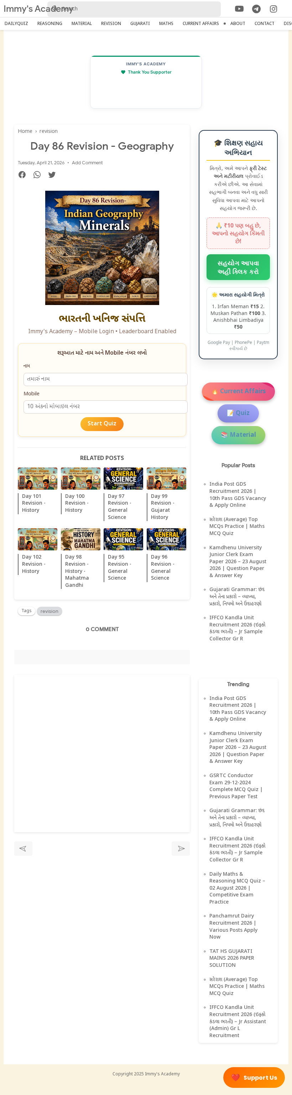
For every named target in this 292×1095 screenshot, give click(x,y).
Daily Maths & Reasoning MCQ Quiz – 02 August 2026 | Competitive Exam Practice (237, 888)
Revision (111, 24)
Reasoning (49, 24)
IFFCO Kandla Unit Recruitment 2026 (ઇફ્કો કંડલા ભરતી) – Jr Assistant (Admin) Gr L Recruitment (237, 1021)
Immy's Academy (39, 8)
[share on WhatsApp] (40, 175)
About (237, 24)
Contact (265, 24)
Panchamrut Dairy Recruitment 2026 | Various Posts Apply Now (233, 927)
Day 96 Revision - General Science (162, 568)
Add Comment (87, 163)
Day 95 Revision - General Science (119, 568)
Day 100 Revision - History (77, 503)
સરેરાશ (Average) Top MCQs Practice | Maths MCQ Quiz (237, 526)
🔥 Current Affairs (238, 392)
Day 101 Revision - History (34, 503)
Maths (166, 24)
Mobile (32, 394)
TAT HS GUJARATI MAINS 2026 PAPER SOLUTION (231, 958)
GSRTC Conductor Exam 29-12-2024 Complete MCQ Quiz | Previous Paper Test (236, 786)
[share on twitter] (55, 175)
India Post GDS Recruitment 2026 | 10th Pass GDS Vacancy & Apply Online (237, 495)
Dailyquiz (16, 24)
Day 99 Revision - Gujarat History (162, 507)
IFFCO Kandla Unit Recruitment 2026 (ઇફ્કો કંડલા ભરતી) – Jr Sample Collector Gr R (237, 628)
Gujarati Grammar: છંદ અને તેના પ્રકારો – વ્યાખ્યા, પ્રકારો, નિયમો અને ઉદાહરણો (237, 596)
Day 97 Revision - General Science (119, 507)
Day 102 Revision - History (34, 564)
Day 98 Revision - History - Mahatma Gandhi (77, 571)
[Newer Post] (23, 848)
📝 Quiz (238, 414)
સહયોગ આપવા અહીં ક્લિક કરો (238, 267)
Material (82, 24)
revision (49, 611)
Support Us (254, 1077)
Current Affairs (201, 24)
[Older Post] (181, 848)
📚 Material (238, 435)
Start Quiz (102, 424)
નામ (27, 366)
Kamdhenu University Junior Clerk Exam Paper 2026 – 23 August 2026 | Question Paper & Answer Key (237, 562)
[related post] (37, 479)
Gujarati (140, 24)
